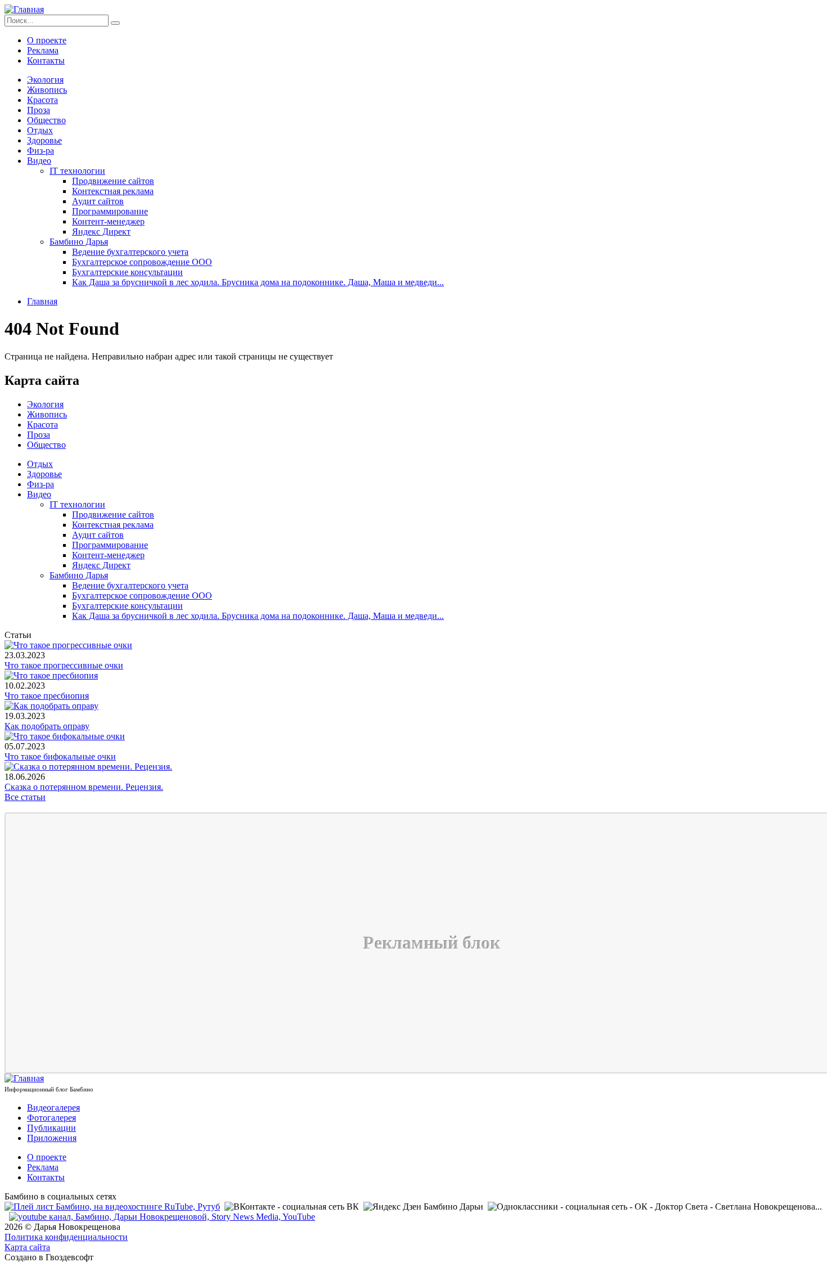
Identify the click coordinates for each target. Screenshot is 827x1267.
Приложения (52, 1138)
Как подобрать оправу (47, 726)
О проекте (46, 40)
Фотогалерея (51, 1117)
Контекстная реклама (113, 191)
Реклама (43, 50)
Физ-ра (40, 150)
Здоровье (44, 140)
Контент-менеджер (108, 221)
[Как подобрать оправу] (51, 706)
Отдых (40, 130)
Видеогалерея (53, 1107)
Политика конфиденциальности (66, 1237)
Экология (45, 79)
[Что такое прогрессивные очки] (68, 645)
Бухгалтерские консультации (127, 272)
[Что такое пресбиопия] (51, 675)
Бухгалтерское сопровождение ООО (142, 262)
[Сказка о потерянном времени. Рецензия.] (88, 766)
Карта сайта (27, 1247)
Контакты (46, 60)
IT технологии (77, 171)
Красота (42, 100)
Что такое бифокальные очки (60, 756)
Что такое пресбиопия (47, 695)
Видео (39, 160)
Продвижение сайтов (113, 181)
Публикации (51, 1128)
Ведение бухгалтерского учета (130, 252)
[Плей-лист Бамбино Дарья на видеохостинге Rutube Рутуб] (112, 1206)
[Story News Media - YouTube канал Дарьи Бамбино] (162, 1216)
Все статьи (25, 797)
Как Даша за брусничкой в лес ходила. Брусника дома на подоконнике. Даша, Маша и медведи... (258, 282)
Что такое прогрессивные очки (64, 665)
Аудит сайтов (98, 201)
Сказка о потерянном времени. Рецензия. (84, 787)
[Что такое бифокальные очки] (65, 736)
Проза (38, 110)
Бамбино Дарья (79, 241)
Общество (46, 120)
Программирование (110, 211)
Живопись (47, 90)
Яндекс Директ (101, 231)
